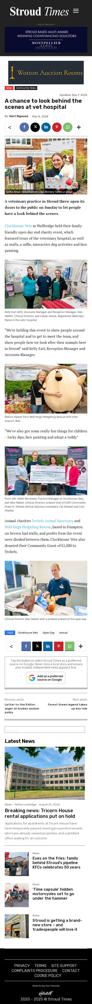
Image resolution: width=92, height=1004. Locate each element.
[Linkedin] (46, 127)
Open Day (48, 632)
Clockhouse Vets (18, 225)
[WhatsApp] (67, 127)
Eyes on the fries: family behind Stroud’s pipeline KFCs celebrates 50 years (56, 862)
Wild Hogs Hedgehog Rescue (28, 527)
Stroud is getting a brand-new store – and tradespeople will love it (57, 925)
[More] (79, 127)
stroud (63, 632)
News (9, 88)
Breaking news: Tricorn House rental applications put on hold (40, 813)
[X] (35, 127)
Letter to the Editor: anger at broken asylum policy (22, 708)
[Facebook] (24, 127)
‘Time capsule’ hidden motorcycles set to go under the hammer (53, 894)
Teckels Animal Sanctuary (52, 520)
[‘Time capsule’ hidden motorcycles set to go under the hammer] (17, 895)
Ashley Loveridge (25, 804)
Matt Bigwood (18, 116)
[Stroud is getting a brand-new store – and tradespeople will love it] (17, 926)
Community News (26, 88)
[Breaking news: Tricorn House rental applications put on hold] (45, 773)
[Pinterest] (57, 127)
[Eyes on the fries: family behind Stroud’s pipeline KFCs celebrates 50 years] (17, 864)
